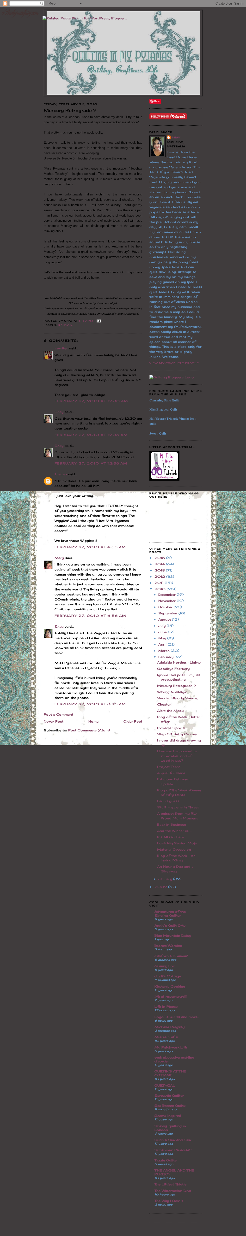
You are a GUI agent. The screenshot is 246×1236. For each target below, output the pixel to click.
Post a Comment (58, 714)
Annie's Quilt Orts (169, 925)
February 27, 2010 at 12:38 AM (91, 463)
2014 (160, 564)
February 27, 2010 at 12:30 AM (91, 401)
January (165, 879)
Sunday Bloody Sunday (177, 698)
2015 (160, 558)
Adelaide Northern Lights (179, 662)
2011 (159, 583)
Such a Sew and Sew (172, 1140)
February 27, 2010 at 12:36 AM (91, 435)
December (167, 594)
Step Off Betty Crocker (177, 734)
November (167, 601)
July (162, 626)
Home (93, 721)
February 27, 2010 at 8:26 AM (90, 704)
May (162, 638)
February (166, 657)
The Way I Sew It (168, 1201)
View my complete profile (174, 363)
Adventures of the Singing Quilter (170, 913)
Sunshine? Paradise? (172, 1150)
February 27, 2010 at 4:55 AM (90, 547)
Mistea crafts (166, 1037)
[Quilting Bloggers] (171, 377)
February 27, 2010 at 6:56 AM (90, 616)
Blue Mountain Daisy (172, 935)
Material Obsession (174, 849)
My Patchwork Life (170, 1047)
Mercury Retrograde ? (176, 686)
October (166, 607)
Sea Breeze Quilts (169, 1105)
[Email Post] (98, 320)
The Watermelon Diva (172, 1191)
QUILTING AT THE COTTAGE (170, 1073)
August (165, 619)
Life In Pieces (166, 1006)
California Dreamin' (171, 956)
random (65, 325)
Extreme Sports (171, 728)
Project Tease (168, 767)
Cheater (164, 704)
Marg (59, 558)
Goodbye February (173, 669)
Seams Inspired (167, 1116)
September (168, 613)
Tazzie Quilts (165, 1160)
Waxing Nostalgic (172, 692)
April (163, 644)
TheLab (61, 474)
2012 (160, 576)
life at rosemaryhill (170, 996)
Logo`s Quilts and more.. (176, 1017)
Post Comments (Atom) (89, 730)
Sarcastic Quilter (169, 1095)
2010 (160, 589)
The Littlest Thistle (170, 1184)
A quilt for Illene (171, 773)
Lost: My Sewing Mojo (177, 843)
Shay (59, 412)
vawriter (61, 348)
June (163, 632)
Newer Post (53, 721)
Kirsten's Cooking (169, 986)
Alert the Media (170, 710)
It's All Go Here (170, 837)
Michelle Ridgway (169, 1027)
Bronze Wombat (168, 946)
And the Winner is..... (174, 831)
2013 (160, 570)
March (164, 651)
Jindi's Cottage (167, 976)
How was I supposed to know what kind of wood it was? (177, 755)
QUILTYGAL (164, 1085)
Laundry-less (168, 801)
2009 (161, 887)
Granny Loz (164, 966)
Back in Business (171, 824)
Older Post (132, 721)
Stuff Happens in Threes (178, 807)
